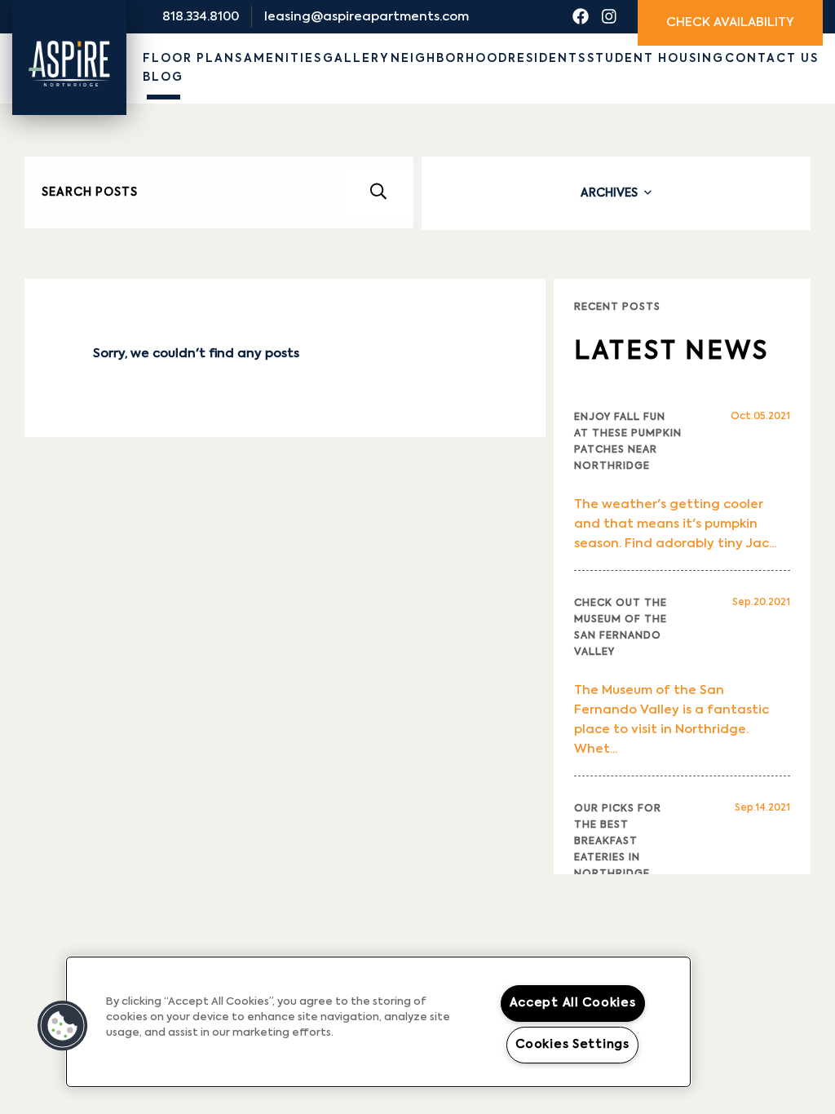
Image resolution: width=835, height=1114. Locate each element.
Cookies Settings (572, 1044)
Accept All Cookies (573, 1003)
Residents (547, 58)
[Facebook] (580, 17)
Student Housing (655, 58)
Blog (163, 77)
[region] (378, 1022)
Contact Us (772, 58)
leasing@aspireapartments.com (366, 17)
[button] (63, 1026)
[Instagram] (609, 17)
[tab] (616, 193)
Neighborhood (449, 58)
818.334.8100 (200, 17)
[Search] (378, 193)
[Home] (69, 51)
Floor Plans (193, 58)
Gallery (356, 58)
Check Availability (730, 22)
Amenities (283, 58)
